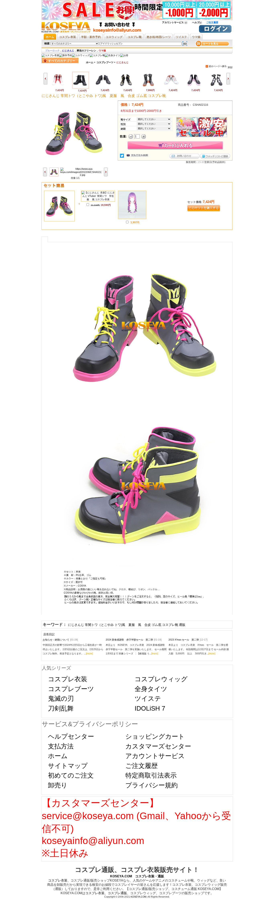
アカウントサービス (173, 22)
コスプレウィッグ (161, 679)
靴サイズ (125, 119)
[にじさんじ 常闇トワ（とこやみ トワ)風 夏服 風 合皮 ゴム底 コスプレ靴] (80, 87)
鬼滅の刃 (61, 698)
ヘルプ (195, 22)
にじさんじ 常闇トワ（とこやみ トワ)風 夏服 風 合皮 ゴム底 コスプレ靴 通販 (126, 624)
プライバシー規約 (151, 785)
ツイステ (148, 698)
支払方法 (61, 746)
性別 (123, 124)
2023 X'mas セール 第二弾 (187, 639)
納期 (123, 128)
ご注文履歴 (212, 22)
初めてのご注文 (71, 775)
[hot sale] (124, 55)
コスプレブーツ (104, 62)
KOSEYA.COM (138, 896)
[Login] (215, 32)
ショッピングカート (155, 736)
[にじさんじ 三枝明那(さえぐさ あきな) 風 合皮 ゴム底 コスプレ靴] (171, 87)
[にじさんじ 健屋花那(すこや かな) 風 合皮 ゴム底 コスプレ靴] (194, 87)
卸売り (57, 785)
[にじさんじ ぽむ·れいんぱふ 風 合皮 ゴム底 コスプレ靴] (126, 87)
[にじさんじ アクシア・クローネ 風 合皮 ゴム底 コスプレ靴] (103, 87)
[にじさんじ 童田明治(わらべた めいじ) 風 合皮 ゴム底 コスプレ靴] (58, 87)
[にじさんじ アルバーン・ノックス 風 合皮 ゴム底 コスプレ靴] (148, 87)
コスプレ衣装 (67, 679)
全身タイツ (151, 689)
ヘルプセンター (71, 736)
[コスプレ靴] (97, 55)
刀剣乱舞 (61, 708)
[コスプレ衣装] (50, 55)
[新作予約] (65, 55)
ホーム (89, 62)
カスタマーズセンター (158, 746)
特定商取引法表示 (151, 775)
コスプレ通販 (117, 893)
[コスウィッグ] (81, 55)
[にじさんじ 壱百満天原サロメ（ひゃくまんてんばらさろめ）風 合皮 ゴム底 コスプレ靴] (216, 87)
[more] (89, 653)
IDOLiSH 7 (150, 708)
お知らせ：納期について (60, 639)
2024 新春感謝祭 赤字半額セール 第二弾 (133, 639)
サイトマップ (68, 765)
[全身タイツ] (112, 55)
